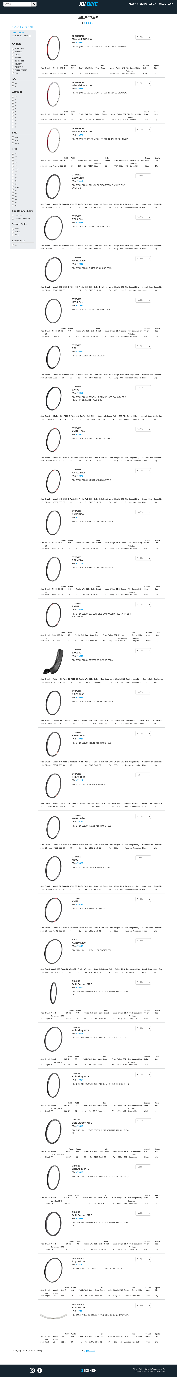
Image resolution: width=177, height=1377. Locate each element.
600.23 (17, 187)
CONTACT (153, 4)
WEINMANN (19, 67)
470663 (79, 222)
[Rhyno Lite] (53, 1270)
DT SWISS (18, 52)
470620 (79, 863)
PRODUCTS (133, 4)
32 (15, 121)
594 (16, 166)
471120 (79, 563)
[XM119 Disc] (53, 951)
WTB (16, 73)
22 (15, 102)
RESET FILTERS (18, 33)
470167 (79, 946)
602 (16, 193)
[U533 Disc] (53, 311)
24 (15, 109)
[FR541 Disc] (53, 744)
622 (16, 86)
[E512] (53, 357)
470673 (79, 476)
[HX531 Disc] (53, 827)
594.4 (17, 169)
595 (16, 172)
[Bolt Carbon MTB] (53, 993)
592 (16, 163)
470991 (79, 89)
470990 (79, 42)
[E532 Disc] (53, 523)
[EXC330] (53, 661)
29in (20, 27)
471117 (79, 517)
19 (15, 96)
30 (15, 118)
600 (16, 184)
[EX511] (53, 615)
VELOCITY (18, 64)
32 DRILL (29, 27)
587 (16, 159)
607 (16, 202)
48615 (79, 1264)
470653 (79, 822)
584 (16, 83)
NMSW (17, 143)
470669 (79, 264)
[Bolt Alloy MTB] (53, 1039)
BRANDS (143, 4)
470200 (79, 351)
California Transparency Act (155, 1369)
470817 (79, 1080)
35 (15, 124)
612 (16, 205)
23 (15, 105)
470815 (79, 1033)
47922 (79, 1311)
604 (16, 199)
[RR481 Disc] (53, 269)
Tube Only (18, 215)
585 (16, 156)
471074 (79, 135)
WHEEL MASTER (21, 70)
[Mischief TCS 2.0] (53, 48)
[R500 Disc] (53, 228)
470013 (79, 393)
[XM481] (53, 910)
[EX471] (53, 398)
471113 (79, 181)
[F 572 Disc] (53, 703)
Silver (17, 235)
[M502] (53, 868)
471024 (79, 656)
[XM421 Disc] (53, 440)
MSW (16, 140)
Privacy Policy (138, 1369)
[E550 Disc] (53, 186)
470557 (79, 610)
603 (16, 196)
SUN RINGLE (19, 61)
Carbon (17, 232)
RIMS (14, 27)
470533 (79, 1218)
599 (16, 181)
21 (15, 99)
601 (16, 190)
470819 (79, 1172)
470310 (79, 987)
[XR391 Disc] (53, 481)
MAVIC (17, 55)
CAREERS (162, 4)
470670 (79, 434)
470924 (79, 739)
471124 (79, 780)
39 (15, 127)
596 (16, 175)
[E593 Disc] (53, 569)
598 (16, 178)
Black (17, 229)
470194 (79, 904)
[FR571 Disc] (53, 786)
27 (15, 115)
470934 (79, 697)
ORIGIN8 (18, 58)
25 (15, 112)
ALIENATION (19, 49)
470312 (79, 1126)
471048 (79, 305)
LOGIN (170, 4)
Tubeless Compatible (22, 218)
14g (16, 245)
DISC (16, 137)
